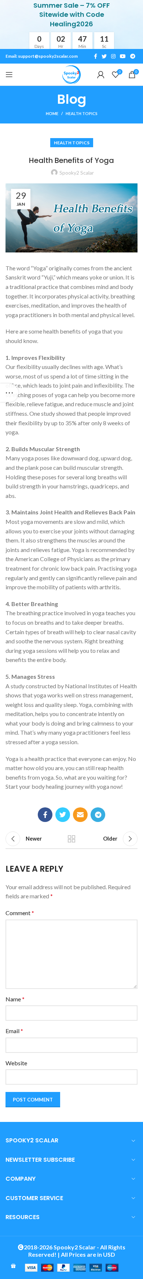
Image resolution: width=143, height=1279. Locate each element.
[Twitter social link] (104, 56)
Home (52, 113)
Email (14, 1030)
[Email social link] (80, 814)
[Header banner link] (71, 24)
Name (15, 999)
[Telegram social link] (133, 56)
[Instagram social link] (113, 56)
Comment (20, 912)
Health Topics (82, 113)
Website (16, 1062)
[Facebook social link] (95, 56)
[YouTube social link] (123, 56)
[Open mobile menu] (9, 74)
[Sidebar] (9, 393)
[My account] (101, 74)
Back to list (71, 838)
